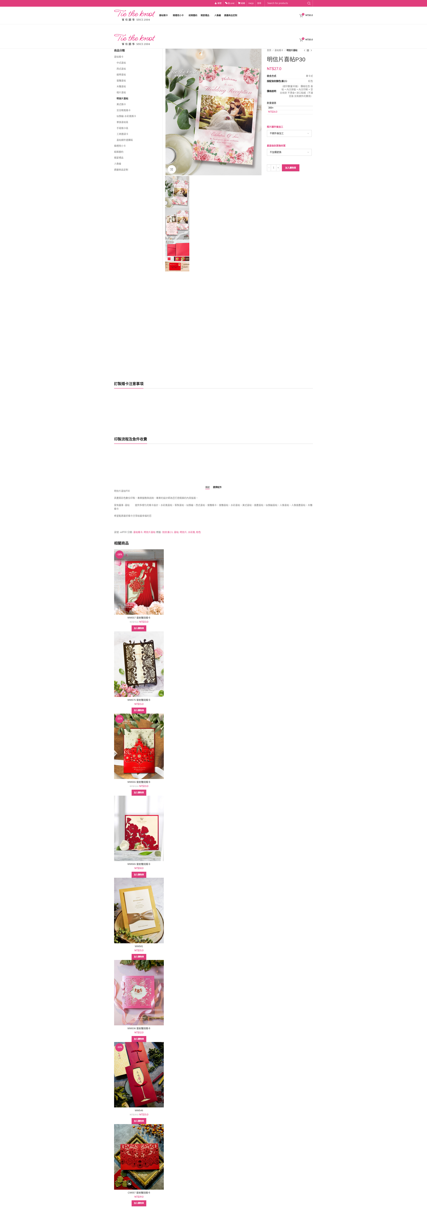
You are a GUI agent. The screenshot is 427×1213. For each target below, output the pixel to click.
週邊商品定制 (121, 170)
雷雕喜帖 (121, 81)
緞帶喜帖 (121, 75)
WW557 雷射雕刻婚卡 (138, 617)
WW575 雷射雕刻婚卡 (138, 700)
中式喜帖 (121, 63)
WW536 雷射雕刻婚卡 (138, 1028)
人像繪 (117, 164)
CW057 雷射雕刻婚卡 (139, 1192)
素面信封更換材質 (276, 146)
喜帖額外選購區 (125, 140)
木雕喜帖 (121, 86)
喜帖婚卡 (279, 50)
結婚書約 (118, 152)
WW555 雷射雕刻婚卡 (138, 782)
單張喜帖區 (122, 122)
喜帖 (176, 532)
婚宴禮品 (118, 158)
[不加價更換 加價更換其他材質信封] (289, 152)
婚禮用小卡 (120, 146)
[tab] (207, 487)
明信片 (183, 532)
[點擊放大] (172, 169)
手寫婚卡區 (122, 128)
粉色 (198, 532)
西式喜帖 (121, 69)
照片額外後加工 (275, 127)
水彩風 (191, 532)
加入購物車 (290, 168)
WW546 (139, 1110)
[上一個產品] (304, 50)
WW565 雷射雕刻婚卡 (138, 864)
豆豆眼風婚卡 (124, 110)
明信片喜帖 (292, 50)
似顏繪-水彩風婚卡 (126, 116)
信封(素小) (167, 532)
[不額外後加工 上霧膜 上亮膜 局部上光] (289, 133)
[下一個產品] (311, 50)
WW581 (139, 946)
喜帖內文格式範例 (127, 471)
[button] (139, 628)
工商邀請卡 (122, 134)
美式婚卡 (121, 104)
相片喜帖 (121, 92)
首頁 (269, 50)
